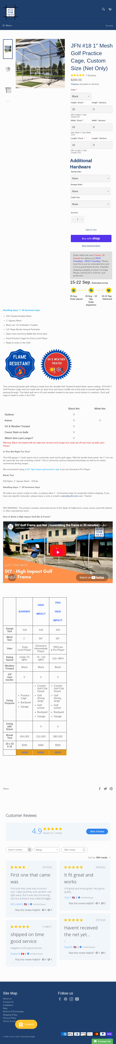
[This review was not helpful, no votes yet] (49, 910)
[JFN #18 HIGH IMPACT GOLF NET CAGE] (44, 752)
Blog (5, 1008)
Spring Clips (76, 172)
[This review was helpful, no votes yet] (43, 910)
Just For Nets (14, 1036)
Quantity (74, 213)
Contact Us (8, 1002)
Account (109, 26)
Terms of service (11, 1021)
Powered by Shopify (27, 1036)
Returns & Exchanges (13, 1011)
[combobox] (47, 849)
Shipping (74, 84)
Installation (8, 1005)
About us (7, 998)
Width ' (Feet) (76, 120)
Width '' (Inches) (98, 120)
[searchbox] (16, 849)
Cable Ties (75, 197)
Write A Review (97, 831)
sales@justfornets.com (72, 496)
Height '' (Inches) (99, 103)
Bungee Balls (76, 185)
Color (73, 90)
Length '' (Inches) (99, 138)
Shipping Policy (10, 1015)
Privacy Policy (9, 1018)
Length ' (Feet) (77, 138)
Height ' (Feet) (77, 103)
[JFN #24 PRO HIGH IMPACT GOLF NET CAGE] (61, 752)
